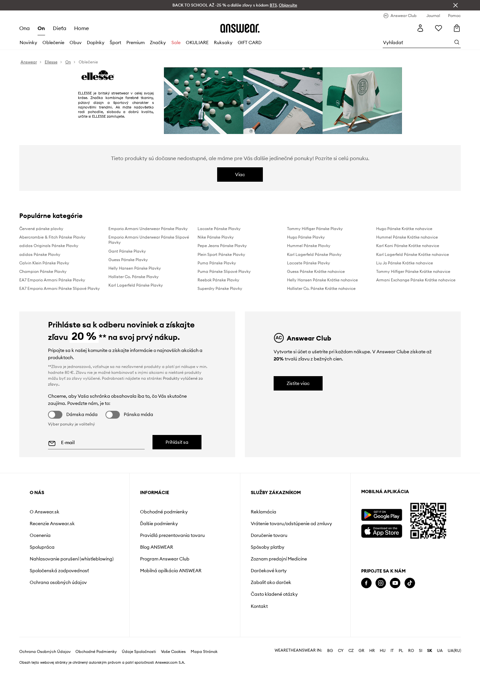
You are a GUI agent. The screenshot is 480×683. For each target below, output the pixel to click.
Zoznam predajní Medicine (279, 559)
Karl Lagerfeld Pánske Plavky (135, 285)
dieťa (59, 28)
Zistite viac (298, 383)
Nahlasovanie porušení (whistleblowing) (72, 559)
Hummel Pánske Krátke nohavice (407, 237)
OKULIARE (197, 42)
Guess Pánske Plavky (128, 259)
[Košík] (457, 28)
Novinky (28, 42)
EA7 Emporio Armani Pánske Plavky (52, 279)
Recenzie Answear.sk (52, 523)
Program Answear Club (164, 559)
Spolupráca (42, 547)
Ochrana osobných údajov (58, 582)
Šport (115, 42)
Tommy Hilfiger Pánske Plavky (315, 228)
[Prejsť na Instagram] (381, 583)
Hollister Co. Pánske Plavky (133, 276)
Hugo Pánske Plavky (306, 237)
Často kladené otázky (274, 594)
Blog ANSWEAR (156, 547)
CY (341, 657)
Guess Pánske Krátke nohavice (316, 271)
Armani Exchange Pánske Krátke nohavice (416, 279)
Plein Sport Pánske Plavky (221, 254)
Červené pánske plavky (41, 228)
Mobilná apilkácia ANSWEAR (170, 571)
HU (383, 657)
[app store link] (381, 530)
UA (440, 657)
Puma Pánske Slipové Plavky (224, 271)
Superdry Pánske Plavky (220, 288)
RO (411, 657)
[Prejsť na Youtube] (395, 583)
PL (401, 657)
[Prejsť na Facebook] (366, 583)
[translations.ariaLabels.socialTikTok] (409, 583)
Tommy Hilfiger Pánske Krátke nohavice (413, 271)
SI (420, 657)
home (81, 28)
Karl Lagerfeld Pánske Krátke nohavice (412, 254)
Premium (135, 42)
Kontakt (259, 606)
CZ (351, 657)
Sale (176, 42)
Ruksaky (223, 42)
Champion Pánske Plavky (43, 271)
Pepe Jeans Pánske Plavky (222, 245)
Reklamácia (263, 512)
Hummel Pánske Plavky (308, 245)
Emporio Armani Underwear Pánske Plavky (148, 228)
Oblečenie (53, 42)
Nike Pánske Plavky (216, 237)
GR (361, 657)
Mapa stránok (204, 658)
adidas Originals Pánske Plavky (48, 245)
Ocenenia (40, 535)
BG (330, 657)
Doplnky (95, 42)
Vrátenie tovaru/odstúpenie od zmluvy (291, 523)
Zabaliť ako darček (271, 582)
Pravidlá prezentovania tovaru (172, 535)
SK (429, 657)
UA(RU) (454, 657)
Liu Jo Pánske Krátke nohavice (404, 262)
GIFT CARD (250, 42)
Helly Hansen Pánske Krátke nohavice (322, 279)
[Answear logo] (240, 28)
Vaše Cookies (173, 658)
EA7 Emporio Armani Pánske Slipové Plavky (59, 288)
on (41, 28)
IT (392, 657)
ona (24, 28)
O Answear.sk (44, 512)
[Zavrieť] (455, 5)
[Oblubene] (438, 28)
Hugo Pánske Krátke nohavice (404, 228)
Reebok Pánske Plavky (218, 279)
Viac (240, 174)
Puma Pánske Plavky (217, 262)
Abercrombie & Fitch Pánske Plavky (52, 237)
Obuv (76, 42)
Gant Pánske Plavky (127, 251)
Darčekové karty (269, 571)
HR (372, 657)
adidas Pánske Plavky (39, 254)
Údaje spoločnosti (139, 658)
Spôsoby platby (267, 547)
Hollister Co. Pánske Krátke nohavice (321, 288)
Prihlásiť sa (177, 442)
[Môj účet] (420, 28)
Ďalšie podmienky (159, 523)
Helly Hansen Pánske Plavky (134, 268)
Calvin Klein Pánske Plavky (44, 262)
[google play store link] (381, 515)
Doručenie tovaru (269, 535)
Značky (158, 42)
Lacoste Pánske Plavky (219, 228)
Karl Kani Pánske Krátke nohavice (407, 245)
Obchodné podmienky (164, 512)
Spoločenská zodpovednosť (59, 571)
